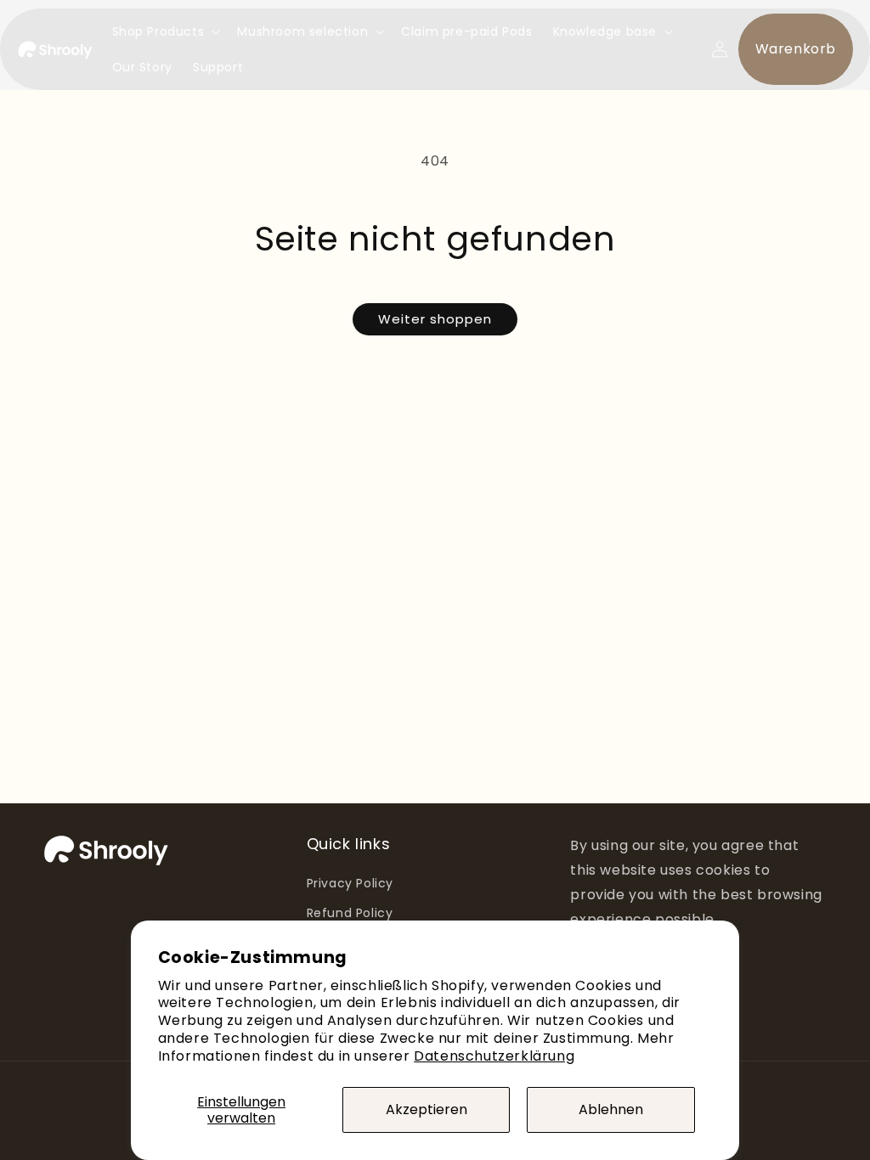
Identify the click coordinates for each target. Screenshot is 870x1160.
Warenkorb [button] (795, 49)
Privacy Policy (350, 883)
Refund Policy (350, 912)
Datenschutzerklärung (494, 1056)
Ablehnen (611, 1109)
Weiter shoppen (435, 319)
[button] (165, 31)
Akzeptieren (426, 1109)
